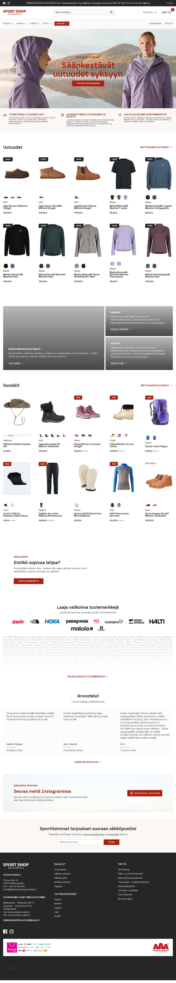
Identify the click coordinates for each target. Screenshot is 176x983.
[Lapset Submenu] (38, 24)
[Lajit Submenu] (50, 24)
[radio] (5, 197)
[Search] (111, 12)
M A (122, 744)
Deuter (148, 443)
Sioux (147, 510)
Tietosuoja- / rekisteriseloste (133, 882)
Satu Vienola (70, 744)
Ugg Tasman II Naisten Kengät (15, 207)
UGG (5, 202)
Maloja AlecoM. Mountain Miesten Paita (52, 276)
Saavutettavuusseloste (130, 878)
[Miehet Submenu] (25, 24)
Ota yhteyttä (125, 894)
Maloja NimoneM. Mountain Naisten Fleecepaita (119, 274)
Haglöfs (42, 510)
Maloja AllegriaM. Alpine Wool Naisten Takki (87, 276)
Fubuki (113, 440)
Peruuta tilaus (125, 899)
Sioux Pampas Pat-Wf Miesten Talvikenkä (157, 515)
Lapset (33, 24)
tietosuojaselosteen (93, 834)
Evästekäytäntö (126, 886)
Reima (77, 440)
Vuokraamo (155, 24)
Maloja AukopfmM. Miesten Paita (13, 276)
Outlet (61, 24)
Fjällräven (7, 440)
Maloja (113, 202)
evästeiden (113, 834)
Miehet (20, 24)
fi (168, 3)
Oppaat (58, 886)
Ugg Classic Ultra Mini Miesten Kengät (50, 207)
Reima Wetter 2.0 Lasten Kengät (87, 445)
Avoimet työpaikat (128, 890)
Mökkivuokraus (62, 882)
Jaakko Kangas (14, 744)
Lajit (46, 24)
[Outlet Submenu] (66, 24)
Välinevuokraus (62, 874)
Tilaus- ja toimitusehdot (130, 874)
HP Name (3, 821)
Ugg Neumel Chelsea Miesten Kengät (85, 207)
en (171, 3)
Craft (5, 510)
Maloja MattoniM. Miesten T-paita (119, 207)
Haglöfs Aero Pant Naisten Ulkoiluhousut (50, 515)
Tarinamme (124, 869)
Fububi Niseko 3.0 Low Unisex (122, 445)
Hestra (77, 510)
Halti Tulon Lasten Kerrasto (119, 515)
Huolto (169, 24)
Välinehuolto (60, 878)
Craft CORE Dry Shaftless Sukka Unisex (15, 515)
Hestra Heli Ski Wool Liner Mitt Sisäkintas (88, 515)
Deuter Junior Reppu (156, 446)
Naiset (7, 24)
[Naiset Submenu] (12, 24)
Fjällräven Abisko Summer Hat (17, 445)
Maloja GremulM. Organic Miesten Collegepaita (158, 207)
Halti (112, 510)
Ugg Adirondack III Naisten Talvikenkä (49, 445)
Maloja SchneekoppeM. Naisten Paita (157, 276)
